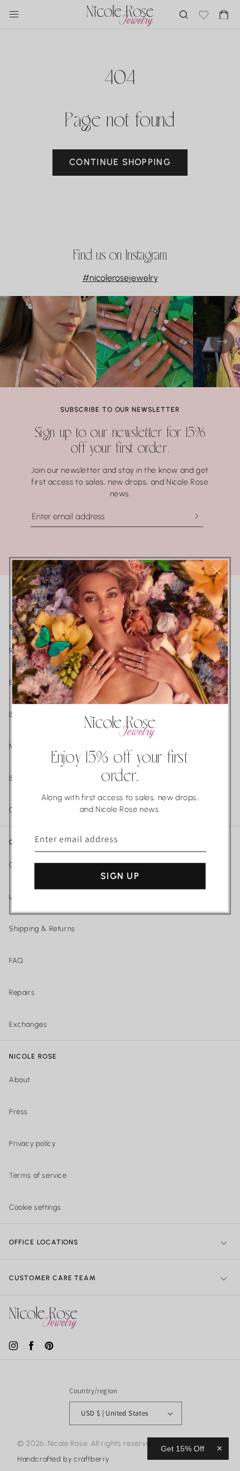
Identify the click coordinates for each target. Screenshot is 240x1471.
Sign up (120, 875)
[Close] (217, 570)
